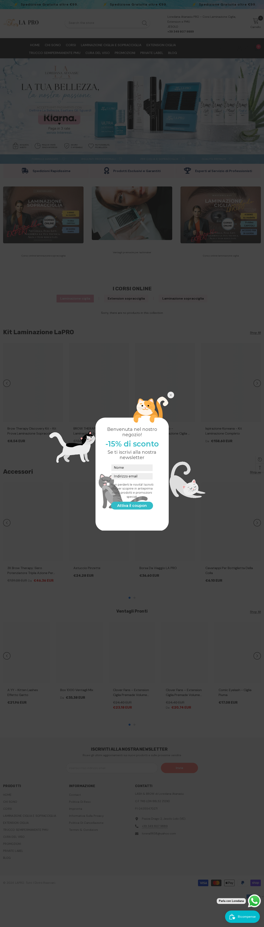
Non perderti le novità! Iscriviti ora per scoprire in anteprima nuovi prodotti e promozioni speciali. (132, 491)
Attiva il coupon (132, 505)
